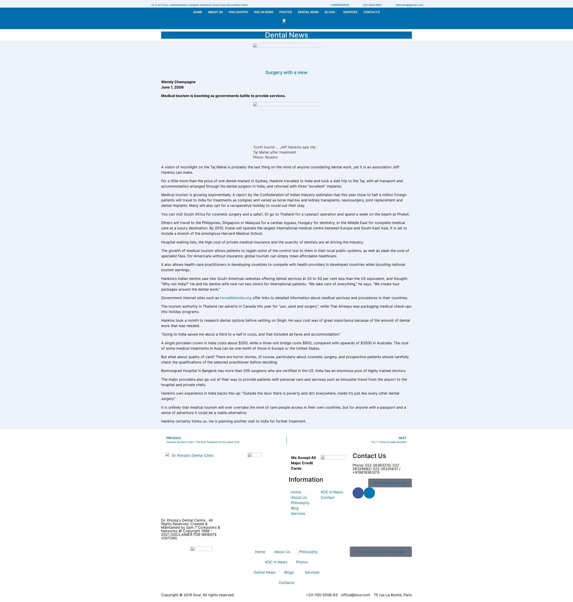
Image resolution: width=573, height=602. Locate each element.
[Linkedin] (369, 492)
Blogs (330, 12)
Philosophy (238, 12)
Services (350, 12)
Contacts (371, 12)
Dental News (308, 12)
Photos (285, 12)
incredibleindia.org (235, 298)
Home (197, 12)
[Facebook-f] (358, 492)
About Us (215, 12)
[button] (199, 5)
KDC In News (264, 12)
